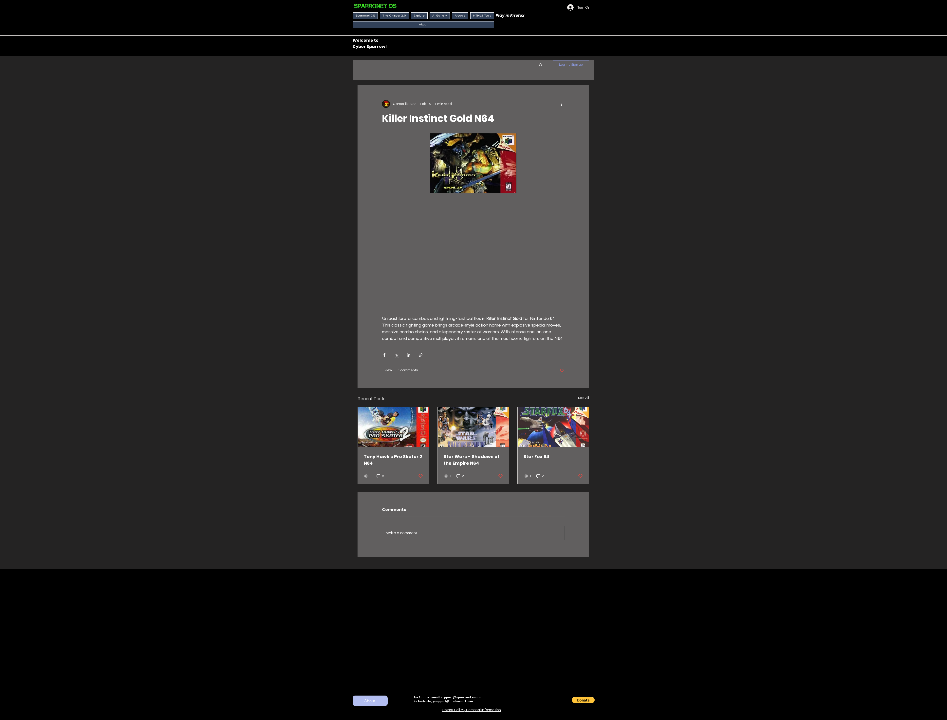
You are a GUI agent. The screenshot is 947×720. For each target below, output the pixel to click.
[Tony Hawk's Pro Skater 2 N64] (393, 427)
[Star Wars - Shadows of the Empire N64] (473, 427)
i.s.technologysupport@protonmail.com (443, 701)
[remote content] (473, 252)
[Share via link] (420, 355)
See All (583, 398)
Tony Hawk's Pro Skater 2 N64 (393, 459)
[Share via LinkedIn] (408, 355)
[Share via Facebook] (384, 355)
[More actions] (562, 104)
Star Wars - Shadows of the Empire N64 (471, 459)
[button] (540, 65)
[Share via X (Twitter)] (396, 355)
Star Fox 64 (536, 456)
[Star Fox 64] (553, 427)
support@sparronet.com (459, 697)
